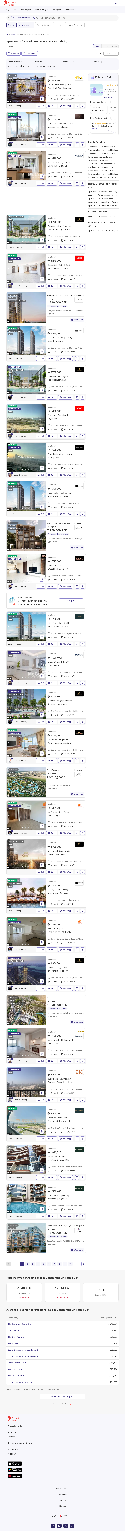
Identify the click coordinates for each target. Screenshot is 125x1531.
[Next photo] (43, 88)
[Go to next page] (83, 1264)
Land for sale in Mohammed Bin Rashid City (105, 174)
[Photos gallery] (26, 88)
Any (97, 46)
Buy (7, 9)
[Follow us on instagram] (53, 1526)
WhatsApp (67, 106)
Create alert (31, 53)
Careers (11, 1436)
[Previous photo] (9, 88)
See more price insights (62, 1396)
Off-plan (106, 46)
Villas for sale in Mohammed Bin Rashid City (105, 150)
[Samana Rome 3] (46, 1238)
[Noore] (46, 1010)
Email (53, 106)
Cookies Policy (62, 1500)
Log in (117, 3)
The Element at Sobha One (19, 1324)
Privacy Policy (62, 1494)
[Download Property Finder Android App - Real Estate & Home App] (15, 1470)
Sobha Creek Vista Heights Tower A (23, 1356)
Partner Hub (13, 1449)
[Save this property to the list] (77, 106)
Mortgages (69, 9)
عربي (54, 1515)
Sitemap (62, 1506)
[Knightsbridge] (46, 535)
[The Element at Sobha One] (46, 307)
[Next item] (115, 102)
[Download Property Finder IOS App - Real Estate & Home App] (15, 1463)
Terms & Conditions (62, 1488)
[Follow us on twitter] (65, 1526)
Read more (96, 128)
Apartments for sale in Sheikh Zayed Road (104, 205)
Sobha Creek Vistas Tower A (20, 1382)
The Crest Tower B (16, 1376)
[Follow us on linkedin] (72, 1526)
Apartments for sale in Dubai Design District (105, 202)
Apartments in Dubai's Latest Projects (103, 230)
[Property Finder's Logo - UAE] (10, 3)
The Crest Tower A (16, 1337)
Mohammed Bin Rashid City (24, 18)
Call (42, 106)
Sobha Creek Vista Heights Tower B (23, 1350)
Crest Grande (13, 1330)
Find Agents (56, 9)
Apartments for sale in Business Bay (102, 192)
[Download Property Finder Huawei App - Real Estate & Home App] (15, 1476)
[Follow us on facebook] (59, 1526)
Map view (15, 53)
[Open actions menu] (82, 106)
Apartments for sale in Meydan (100, 198)
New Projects (25, 9)
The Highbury (14, 1343)
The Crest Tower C (16, 1369)
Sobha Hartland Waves (17, 1363)
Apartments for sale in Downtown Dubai (104, 195)
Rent (14, 9)
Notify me (71, 600)
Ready (114, 46)
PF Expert (12, 1453)
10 (70, 1264)
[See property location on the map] (42, 98)
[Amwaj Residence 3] (46, 782)
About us (12, 1432)
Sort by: (99, 53)
